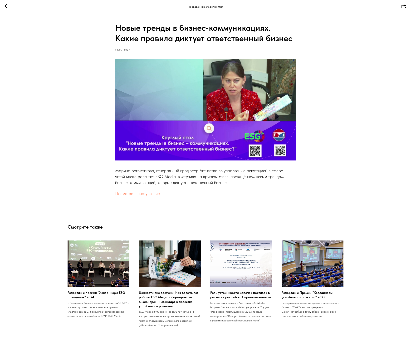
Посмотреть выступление (137, 193)
